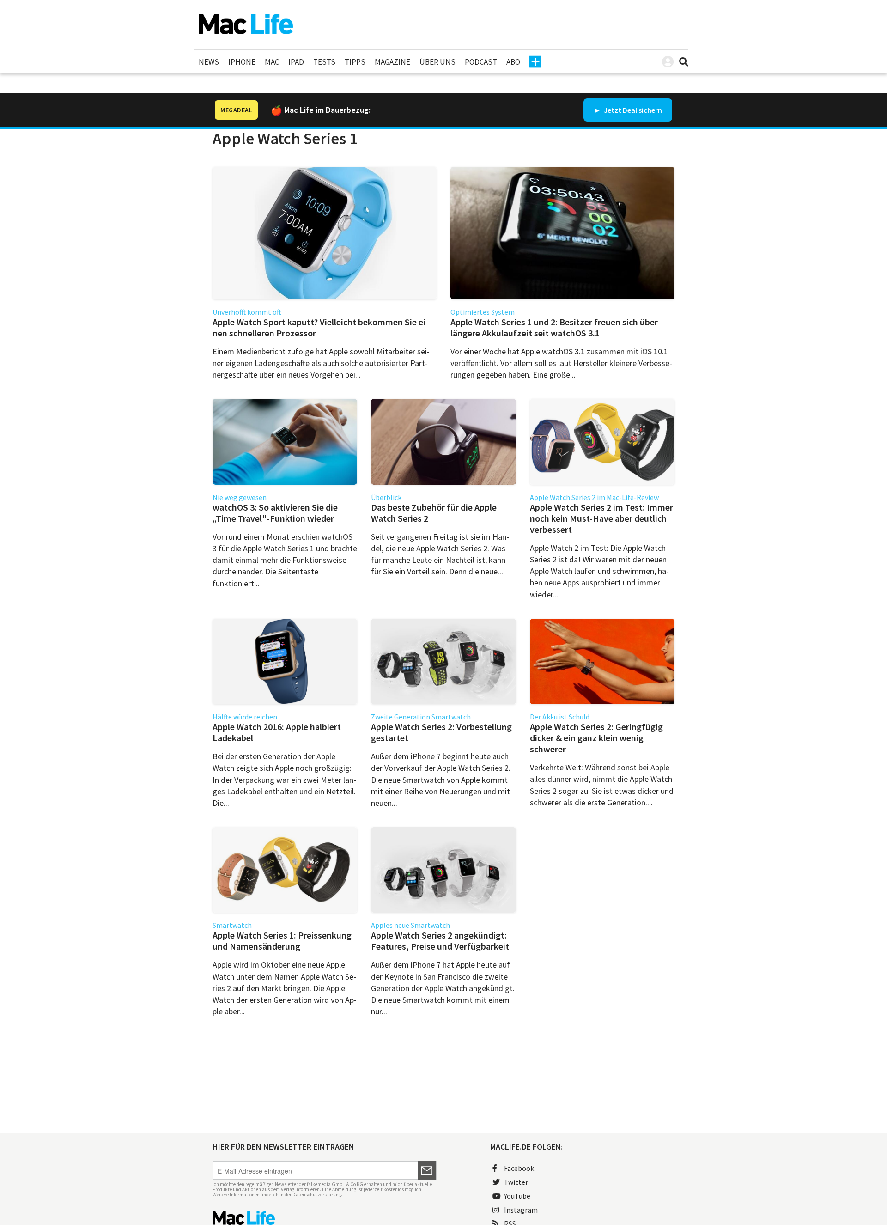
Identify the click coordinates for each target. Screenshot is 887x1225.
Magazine (392, 62)
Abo (513, 62)
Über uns (437, 62)
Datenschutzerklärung (316, 1194)
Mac (272, 62)
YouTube (517, 1196)
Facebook (519, 1168)
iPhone (241, 62)
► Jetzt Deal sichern (628, 110)
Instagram (521, 1209)
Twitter (516, 1182)
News (209, 62)
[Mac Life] (325, 1218)
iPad (296, 62)
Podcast (481, 62)
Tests (324, 62)
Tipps (355, 62)
